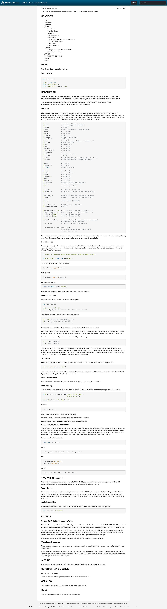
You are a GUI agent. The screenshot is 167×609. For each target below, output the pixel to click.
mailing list (98, 607)
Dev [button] (30, 3)
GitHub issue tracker (85, 603)
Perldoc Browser (11, 2)
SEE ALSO (48, 58)
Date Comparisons (53, 35)
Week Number (52, 43)
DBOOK (64, 603)
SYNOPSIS (48, 23)
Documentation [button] (40, 3)
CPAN (54, 8)
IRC (104, 607)
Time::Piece (45, 8)
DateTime (111, 554)
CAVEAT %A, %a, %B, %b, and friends (63, 39)
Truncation (51, 33)
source (51, 8)
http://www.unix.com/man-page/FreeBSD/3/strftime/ (71, 421)
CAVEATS (47, 48)
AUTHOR (47, 54)
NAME (46, 20)
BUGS (46, 60)
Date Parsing (52, 37)
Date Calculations (53, 31)
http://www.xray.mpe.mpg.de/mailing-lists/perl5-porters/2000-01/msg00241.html (65, 104)
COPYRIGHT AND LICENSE (53, 56)
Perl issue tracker (89, 607)
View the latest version (91, 12)
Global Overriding (53, 45)
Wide (134, 3)
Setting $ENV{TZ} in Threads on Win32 (60, 50)
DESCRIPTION (49, 25)
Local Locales (52, 29)
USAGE (46, 27)
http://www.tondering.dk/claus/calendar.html (74, 585)
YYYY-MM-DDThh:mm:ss (55, 41)
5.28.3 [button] (24, 3)
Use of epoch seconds (54, 52)
